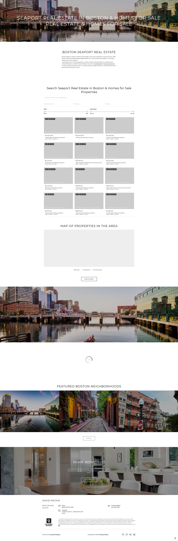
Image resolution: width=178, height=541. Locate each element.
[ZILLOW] (134, 534)
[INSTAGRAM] (126, 534)
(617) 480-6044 (115, 507)
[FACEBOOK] (123, 534)
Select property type (49, 103)
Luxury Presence (55, 534)
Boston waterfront (109, 63)
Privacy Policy (103, 534)
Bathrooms (77, 103)
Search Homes (89, 279)
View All (89, 438)
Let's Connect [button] (89, 479)
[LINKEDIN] (130, 534)
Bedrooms (107, 103)
